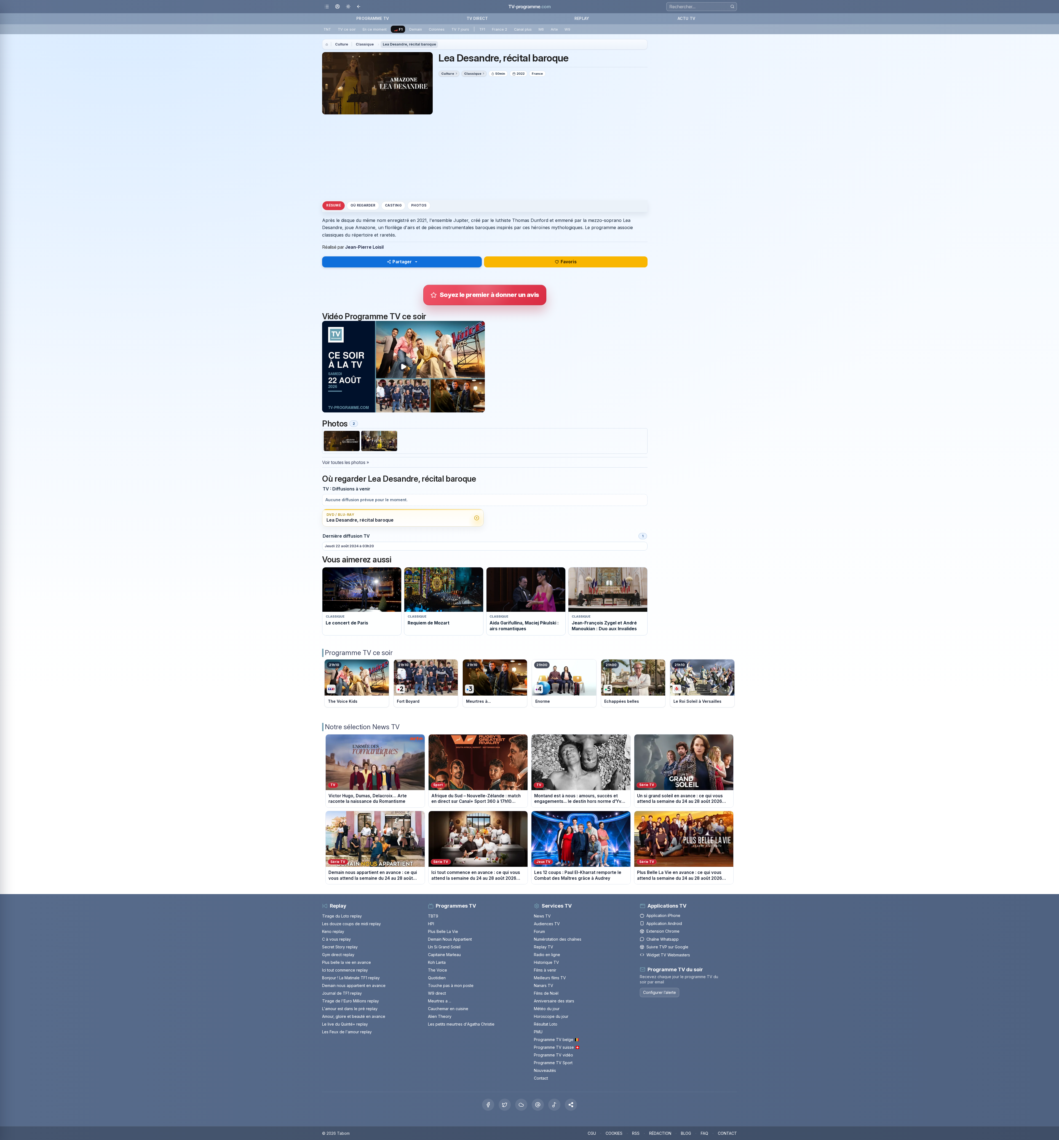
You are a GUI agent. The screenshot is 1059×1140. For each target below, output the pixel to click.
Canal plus (523, 29)
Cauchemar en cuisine (448, 1008)
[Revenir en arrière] (358, 6)
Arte (554, 29)
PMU (538, 1031)
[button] (571, 1105)
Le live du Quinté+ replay (345, 1024)
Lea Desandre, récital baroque (409, 44)
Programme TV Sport (553, 1062)
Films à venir (545, 970)
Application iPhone (663, 915)
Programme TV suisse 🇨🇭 (557, 1047)
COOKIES (614, 1133)
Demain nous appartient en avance (354, 985)
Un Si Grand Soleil (444, 947)
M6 (541, 29)
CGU (592, 1133)
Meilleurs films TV (550, 977)
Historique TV (546, 962)
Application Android (664, 923)
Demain (415, 29)
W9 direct (437, 993)
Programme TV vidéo (553, 1055)
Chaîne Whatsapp (662, 939)
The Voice (437, 970)
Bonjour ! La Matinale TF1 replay (351, 977)
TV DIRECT (477, 18)
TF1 (482, 29)
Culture (341, 44)
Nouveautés (545, 1070)
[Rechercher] (732, 6)
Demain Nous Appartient (450, 939)
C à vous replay (336, 939)
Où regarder (363, 205)
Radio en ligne (547, 954)
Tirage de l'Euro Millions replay (350, 1001)
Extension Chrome (663, 931)
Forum (539, 931)
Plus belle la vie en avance (346, 962)
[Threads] (538, 1105)
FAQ (704, 1133)
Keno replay (333, 931)
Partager (402, 261)
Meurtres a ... (439, 1001)
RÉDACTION (660, 1133)
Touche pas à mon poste (451, 985)
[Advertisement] (485, 157)
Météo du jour (547, 1008)
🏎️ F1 (398, 29)
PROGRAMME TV (372, 18)
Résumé (333, 205)
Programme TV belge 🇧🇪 (556, 1039)
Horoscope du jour (551, 1016)
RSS (636, 1133)
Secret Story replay (340, 947)
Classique (365, 44)
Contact (541, 1078)
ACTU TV (686, 18)
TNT (327, 29)
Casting (393, 205)
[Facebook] (488, 1105)
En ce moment (375, 29)
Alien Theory (439, 1016)
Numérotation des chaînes (557, 939)
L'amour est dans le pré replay (350, 1008)
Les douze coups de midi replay (351, 923)
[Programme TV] (326, 44)
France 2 (499, 29)
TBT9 (433, 916)
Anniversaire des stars (554, 1001)
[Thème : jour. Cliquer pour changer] (348, 6)
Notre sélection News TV (362, 727)
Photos (418, 205)
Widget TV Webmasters (668, 955)
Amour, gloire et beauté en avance (353, 1016)
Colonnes (437, 29)
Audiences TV (547, 923)
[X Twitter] (505, 1105)
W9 (567, 29)
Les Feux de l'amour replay (347, 1031)
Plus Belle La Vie (443, 931)
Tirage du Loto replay (342, 916)
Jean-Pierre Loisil (364, 247)
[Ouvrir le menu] (326, 6)
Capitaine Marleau (444, 954)
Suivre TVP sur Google (667, 947)
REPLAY (581, 18)
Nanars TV (543, 985)
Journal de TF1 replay (342, 993)
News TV (542, 916)
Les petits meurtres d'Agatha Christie (461, 1024)
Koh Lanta (437, 962)
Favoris (569, 261)
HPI (431, 923)
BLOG (686, 1133)
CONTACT (727, 1133)
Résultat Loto (545, 1024)
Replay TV (543, 947)
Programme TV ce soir (359, 653)
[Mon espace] (337, 6)
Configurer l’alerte (659, 992)
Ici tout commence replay (345, 970)
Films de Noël (546, 993)
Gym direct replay (338, 954)
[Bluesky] (521, 1105)
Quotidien (437, 977)
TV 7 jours (460, 29)
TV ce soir (347, 29)
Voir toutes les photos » (345, 462)
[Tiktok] (554, 1105)
